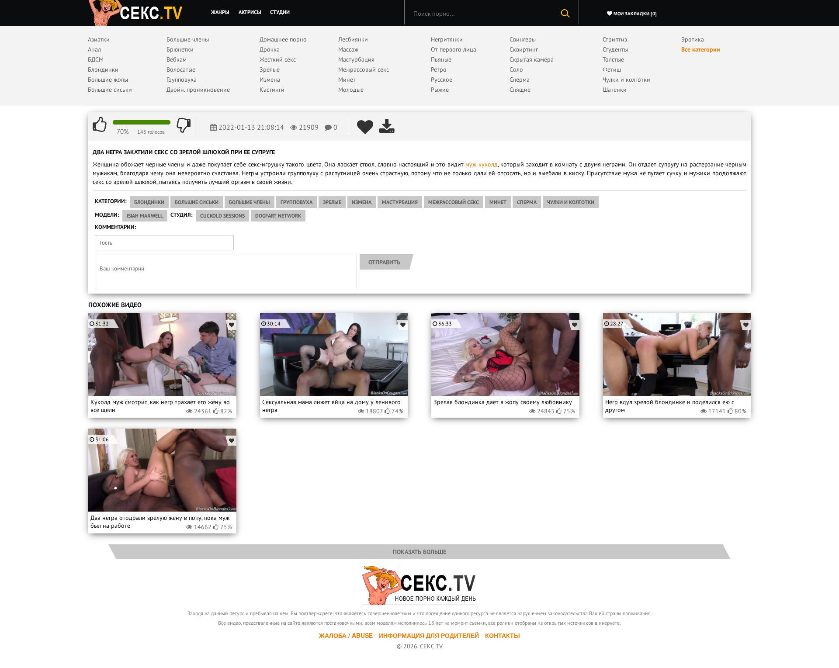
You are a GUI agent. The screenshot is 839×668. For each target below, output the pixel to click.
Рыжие (440, 89)
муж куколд (481, 164)
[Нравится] (100, 125)
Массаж (348, 49)
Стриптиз (615, 39)
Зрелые (270, 69)
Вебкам (176, 59)
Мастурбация (356, 59)
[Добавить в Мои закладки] (365, 127)
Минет (347, 79)
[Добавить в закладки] (230, 325)
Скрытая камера (532, 59)
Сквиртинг (524, 49)
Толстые (613, 59)
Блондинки (103, 69)
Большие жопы (108, 79)
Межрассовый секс (363, 69)
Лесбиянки (353, 39)
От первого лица (453, 49)
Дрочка (270, 49)
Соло (516, 69)
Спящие (520, 89)
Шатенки (615, 89)
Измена (270, 79)
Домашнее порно (283, 39)
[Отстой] (184, 125)
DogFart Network (278, 215)
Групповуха (181, 79)
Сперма (520, 79)
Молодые (351, 89)
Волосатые (180, 69)
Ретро (439, 69)
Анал (94, 49)
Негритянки (447, 39)
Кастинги (272, 89)
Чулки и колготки (626, 79)
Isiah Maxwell (145, 215)
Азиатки (99, 39)
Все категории (700, 49)
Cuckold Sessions (222, 215)
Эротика (692, 39)
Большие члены (187, 39)
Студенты (615, 49)
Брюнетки (180, 49)
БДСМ (96, 59)
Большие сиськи (110, 89)
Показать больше (419, 552)
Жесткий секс (278, 59)
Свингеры (523, 39)
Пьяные (441, 59)
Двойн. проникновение (198, 89)
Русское (441, 79)
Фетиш (612, 69)
